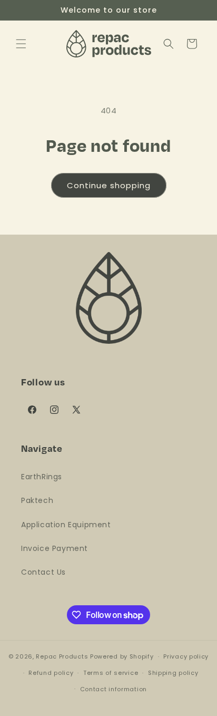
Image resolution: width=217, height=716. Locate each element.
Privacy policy (186, 656)
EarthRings (41, 476)
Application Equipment (66, 524)
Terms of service (110, 673)
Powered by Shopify (122, 656)
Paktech (37, 500)
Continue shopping (109, 185)
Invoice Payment (54, 548)
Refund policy (50, 673)
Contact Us (43, 572)
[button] (21, 43)
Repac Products (62, 656)
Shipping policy (173, 673)
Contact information (113, 689)
